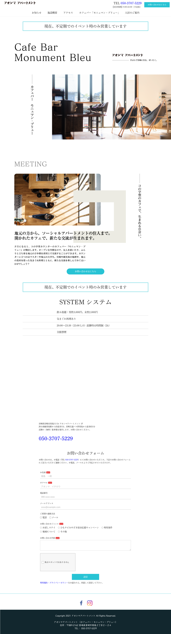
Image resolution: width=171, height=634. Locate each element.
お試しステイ (48, 527)
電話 (44, 517)
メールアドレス (46, 503)
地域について (48, 531)
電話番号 (44, 493)
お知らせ (38, 12)
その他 (63, 531)
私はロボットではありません (57, 562)
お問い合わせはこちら (157, 5)
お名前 (43, 472)
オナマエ (44, 483)
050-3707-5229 (131, 3)
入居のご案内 (133, 12)
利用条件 (108, 527)
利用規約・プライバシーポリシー (54, 583)
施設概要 (54, 12)
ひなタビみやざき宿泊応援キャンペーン (79, 527)
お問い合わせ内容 (47, 538)
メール (55, 517)
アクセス (69, 12)
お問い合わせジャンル (49, 524)
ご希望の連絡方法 (47, 514)
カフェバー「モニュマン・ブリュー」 (100, 12)
